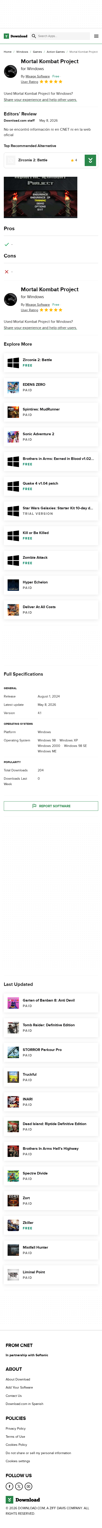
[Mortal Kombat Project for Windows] (10, 71)
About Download (18, 1379)
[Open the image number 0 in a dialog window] (40, 197)
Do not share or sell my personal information (38, 1453)
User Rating (29, 82)
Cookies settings (18, 1461)
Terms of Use (15, 1437)
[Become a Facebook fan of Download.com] (9, 1486)
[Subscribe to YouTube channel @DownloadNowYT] (28, 1486)
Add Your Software (19, 1388)
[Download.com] (15, 36)
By (35, 76)
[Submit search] (34, 36)
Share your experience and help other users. (40, 99)
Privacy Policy (16, 1429)
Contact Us (14, 1396)
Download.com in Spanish (24, 1404)
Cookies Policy (16, 1445)
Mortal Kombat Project (50, 64)
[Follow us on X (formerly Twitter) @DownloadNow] (19, 1486)
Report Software (54, 806)
